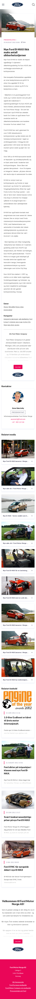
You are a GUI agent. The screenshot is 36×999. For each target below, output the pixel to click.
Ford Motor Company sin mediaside (18, 988)
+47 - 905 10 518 (18, 422)
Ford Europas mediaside (18, 985)
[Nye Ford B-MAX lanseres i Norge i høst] (18, 613)
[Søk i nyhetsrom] (33, 4)
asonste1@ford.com (18, 419)
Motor (6, 307)
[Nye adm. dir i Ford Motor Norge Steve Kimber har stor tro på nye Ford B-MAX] (18, 531)
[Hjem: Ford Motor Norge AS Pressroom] (17, 4)
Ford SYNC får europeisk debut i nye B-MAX (16, 868)
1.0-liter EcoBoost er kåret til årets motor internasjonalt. (17, 720)
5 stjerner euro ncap (15, 322)
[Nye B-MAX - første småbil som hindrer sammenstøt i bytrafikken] (18, 503)
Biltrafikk (12, 307)
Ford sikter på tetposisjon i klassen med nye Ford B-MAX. (17, 770)
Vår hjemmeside (18, 982)
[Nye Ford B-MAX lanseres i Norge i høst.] (18, 449)
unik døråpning (24, 319)
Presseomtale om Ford (18, 991)
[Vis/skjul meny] (3, 4)
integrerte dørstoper (11, 319)
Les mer (18, 367)
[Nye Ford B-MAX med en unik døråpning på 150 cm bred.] (18, 585)
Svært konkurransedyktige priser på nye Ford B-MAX (17, 818)
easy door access (13, 325)
